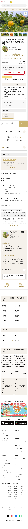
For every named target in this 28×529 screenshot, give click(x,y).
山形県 (9, 488)
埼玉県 (15, 490)
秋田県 (3, 488)
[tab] (4, 124)
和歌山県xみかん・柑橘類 (19, 212)
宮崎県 (3, 509)
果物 (6, 198)
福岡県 (22, 505)
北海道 (3, 486)
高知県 (15, 505)
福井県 (9, 494)
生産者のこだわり (7, 243)
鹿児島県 (10, 509)
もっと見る (15, 167)
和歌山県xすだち (7, 215)
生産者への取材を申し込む (20, 441)
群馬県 (9, 490)
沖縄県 (15, 509)
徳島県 (22, 503)
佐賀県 (3, 507)
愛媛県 (9, 505)
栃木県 (3, 490)
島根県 (22, 501)
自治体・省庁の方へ (19, 451)
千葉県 (22, 490)
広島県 (9, 503)
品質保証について (5, 438)
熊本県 (15, 507)
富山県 (22, 492)
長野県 (22, 494)
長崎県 (9, 507)
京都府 (9, 498)
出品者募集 (17, 433)
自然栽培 (5, 210)
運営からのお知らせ (6, 463)
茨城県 (22, 488)
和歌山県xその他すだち (19, 215)
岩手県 (15, 486)
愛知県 (15, 496)
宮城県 (22, 486)
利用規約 (3, 465)
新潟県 (15, 492)
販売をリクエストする (14, 72)
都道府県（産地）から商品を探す (10, 483)
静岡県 (9, 496)
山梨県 (15, 494)
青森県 (9, 486)
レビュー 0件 (13, 58)
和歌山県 (7, 205)
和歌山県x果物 (6, 212)
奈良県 (3, 501)
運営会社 (3, 458)
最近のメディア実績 (8, 255)
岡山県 (3, 503)
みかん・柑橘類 (13, 198)
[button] (14, 136)
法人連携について (18, 448)
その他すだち (18, 200)
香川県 (3, 505)
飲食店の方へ (4, 440)
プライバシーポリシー (6, 468)
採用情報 (3, 477)
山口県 (15, 503)
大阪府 (15, 498)
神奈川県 (10, 492)
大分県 (22, 507)
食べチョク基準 (5, 435)
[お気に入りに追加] (25, 13)
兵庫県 (22, 498)
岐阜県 (3, 496)
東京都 (3, 492)
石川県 (3, 494)
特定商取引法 (4, 470)
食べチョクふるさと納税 (20, 458)
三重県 (22, 496)
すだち (11, 200)
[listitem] (7, 305)
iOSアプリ (17, 476)
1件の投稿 (19, 58)
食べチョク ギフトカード (20, 472)
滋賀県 (3, 498)
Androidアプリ (18, 479)
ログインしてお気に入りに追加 (15, 79)
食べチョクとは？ (5, 433)
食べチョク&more (18, 474)
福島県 (15, 488)
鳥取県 (15, 501)
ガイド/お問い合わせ (6, 460)
